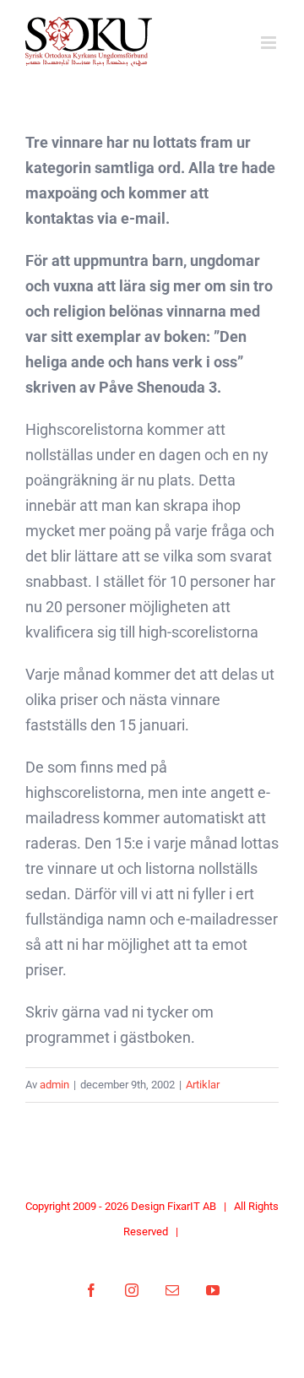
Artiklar (203, 1084)
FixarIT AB (191, 1206)
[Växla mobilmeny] (270, 43)
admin (54, 1084)
